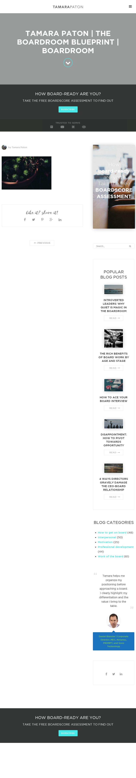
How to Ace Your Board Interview (114, 399)
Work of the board (110, 556)
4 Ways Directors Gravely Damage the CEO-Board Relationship (113, 484)
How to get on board (112, 532)
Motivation (105, 542)
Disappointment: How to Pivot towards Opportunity (114, 440)
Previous (43, 243)
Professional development (116, 546)
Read (113, 318)
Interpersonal (107, 537)
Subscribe (68, 109)
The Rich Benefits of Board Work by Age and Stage (114, 357)
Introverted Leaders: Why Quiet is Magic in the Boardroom (114, 305)
